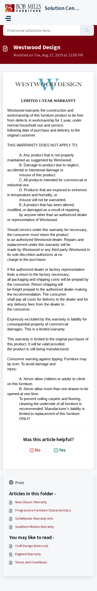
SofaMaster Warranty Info (34, 518)
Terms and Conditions (31, 562)
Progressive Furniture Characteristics (43, 510)
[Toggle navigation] (8, 18)
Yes (62, 450)
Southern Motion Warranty (34, 526)
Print (19, 482)
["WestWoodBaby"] (48, 88)
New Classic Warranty (31, 502)
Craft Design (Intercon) (31, 546)
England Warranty (28, 554)
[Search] (87, 30)
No (38, 450)
